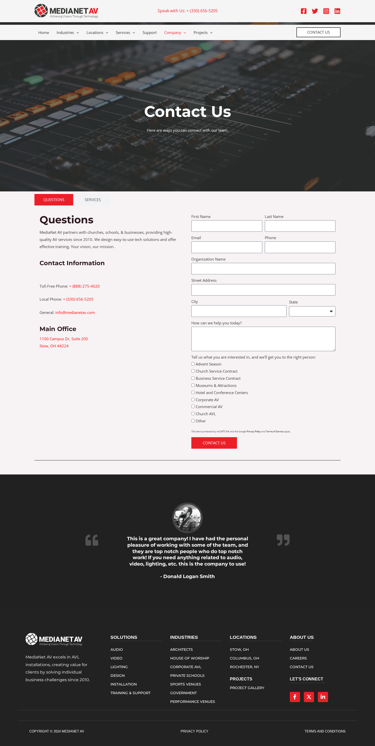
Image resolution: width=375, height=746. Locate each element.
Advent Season (208, 363)
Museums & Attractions (216, 385)
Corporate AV (207, 399)
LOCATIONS (243, 637)
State (293, 301)
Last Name (274, 216)
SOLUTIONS (123, 637)
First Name (200, 216)
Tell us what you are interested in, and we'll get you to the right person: (253, 357)
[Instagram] (326, 11)
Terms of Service (274, 431)
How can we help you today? (216, 322)
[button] (76, 32)
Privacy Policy (254, 431)
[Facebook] (304, 11)
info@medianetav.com (75, 312)
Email (196, 237)
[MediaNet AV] (66, 10)
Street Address (204, 280)
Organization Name (208, 259)
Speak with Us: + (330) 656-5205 (188, 11)
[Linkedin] (337, 11)
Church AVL (206, 413)
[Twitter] (315, 11)
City (194, 301)
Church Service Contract (217, 371)
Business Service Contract (218, 378)
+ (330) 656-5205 (78, 299)
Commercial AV (209, 406)
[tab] (53, 199)
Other (201, 420)
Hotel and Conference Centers (222, 392)
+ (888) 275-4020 (84, 286)
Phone (270, 237)
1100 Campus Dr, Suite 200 (64, 338)
